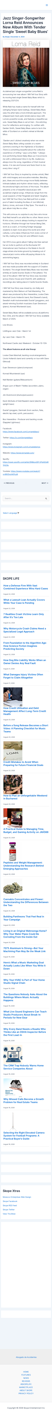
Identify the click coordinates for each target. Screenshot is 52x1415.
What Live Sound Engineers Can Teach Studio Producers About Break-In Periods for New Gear (25, 1014)
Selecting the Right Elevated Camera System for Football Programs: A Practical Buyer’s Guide (23, 1135)
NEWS (26, 1378)
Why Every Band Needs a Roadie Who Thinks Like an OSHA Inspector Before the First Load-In (24, 1032)
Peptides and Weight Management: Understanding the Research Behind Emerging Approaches (23, 865)
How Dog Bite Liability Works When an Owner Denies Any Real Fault (24, 662)
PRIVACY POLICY (26, 1393)
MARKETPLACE (26, 1387)
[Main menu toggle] (46, 5)
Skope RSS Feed (10, 1205)
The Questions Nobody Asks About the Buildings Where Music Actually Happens (25, 997)
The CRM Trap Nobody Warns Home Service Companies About (23, 1067)
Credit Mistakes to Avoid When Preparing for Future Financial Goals (23, 763)
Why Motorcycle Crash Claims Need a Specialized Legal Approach (24, 630)
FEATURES (26, 1375)
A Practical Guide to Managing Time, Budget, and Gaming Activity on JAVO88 (25, 830)
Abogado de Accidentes (26, 1357)
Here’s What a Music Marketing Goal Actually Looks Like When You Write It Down (24, 965)
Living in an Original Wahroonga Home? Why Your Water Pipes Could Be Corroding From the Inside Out (25, 933)
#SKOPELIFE (26, 1384)
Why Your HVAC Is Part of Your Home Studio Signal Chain (24, 981)
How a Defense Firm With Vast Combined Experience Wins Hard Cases (25, 587)
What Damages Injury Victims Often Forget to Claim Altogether (23, 676)
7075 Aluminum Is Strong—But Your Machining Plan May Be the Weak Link (24, 950)
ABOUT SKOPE (26, 1390)
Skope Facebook (10, 1201)
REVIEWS (26, 1381)
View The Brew (9, 1214)
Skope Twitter (9, 1209)
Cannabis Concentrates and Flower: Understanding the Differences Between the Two (25, 902)
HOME (26, 1372)
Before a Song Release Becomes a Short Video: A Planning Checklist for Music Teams (25, 728)
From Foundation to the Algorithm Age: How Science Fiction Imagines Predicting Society (25, 645)
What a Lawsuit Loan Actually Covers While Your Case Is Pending (24, 601)
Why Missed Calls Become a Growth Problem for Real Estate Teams (23, 1101)
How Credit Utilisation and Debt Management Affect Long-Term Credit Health (24, 711)
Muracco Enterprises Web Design (17, 1197)
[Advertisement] (26, 1264)
